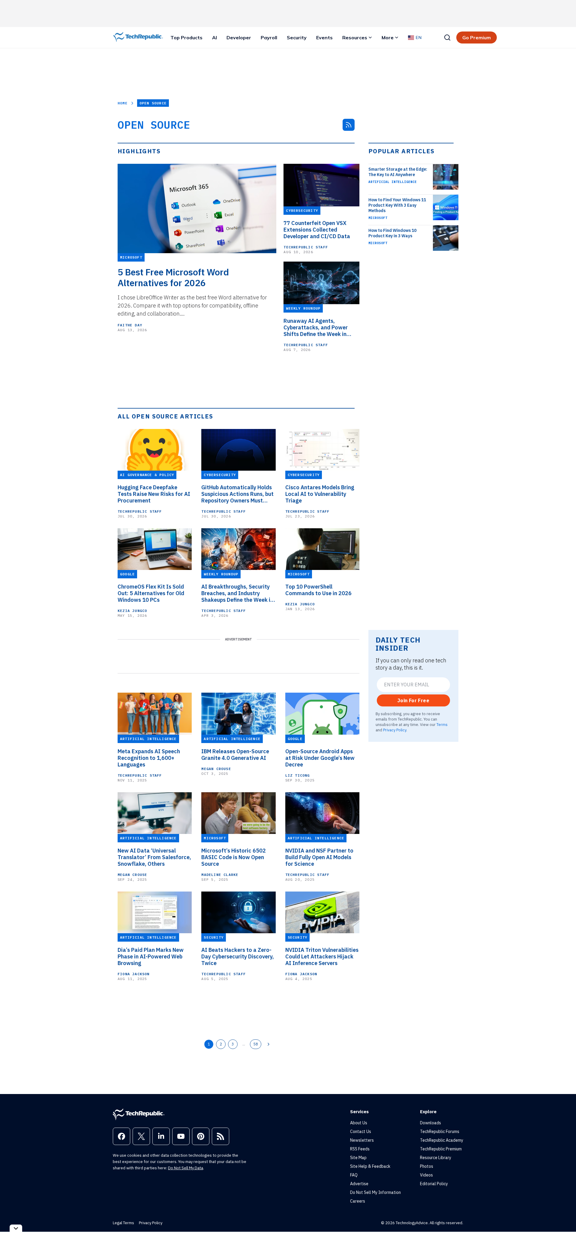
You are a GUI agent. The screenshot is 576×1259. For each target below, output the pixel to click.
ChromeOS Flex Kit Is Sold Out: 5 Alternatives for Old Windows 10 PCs (151, 593)
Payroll (269, 37)
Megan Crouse (216, 768)
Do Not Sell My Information (375, 1192)
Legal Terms (123, 1222)
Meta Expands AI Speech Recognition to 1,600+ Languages (149, 758)
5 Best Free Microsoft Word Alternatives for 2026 (173, 277)
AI (214, 37)
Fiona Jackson (134, 974)
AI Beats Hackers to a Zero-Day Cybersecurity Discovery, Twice (237, 957)
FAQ (354, 1175)
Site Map (358, 1157)
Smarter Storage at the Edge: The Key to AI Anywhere (397, 171)
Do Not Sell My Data (185, 1168)
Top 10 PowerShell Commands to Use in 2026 (318, 590)
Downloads (430, 1123)
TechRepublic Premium (441, 1149)
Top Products (186, 37)
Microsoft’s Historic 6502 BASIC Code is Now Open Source (233, 857)
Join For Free (413, 700)
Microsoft (377, 218)
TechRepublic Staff (306, 247)
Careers (357, 1201)
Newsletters (362, 1140)
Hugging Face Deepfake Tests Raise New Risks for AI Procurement (154, 494)
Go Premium (476, 37)
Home (123, 103)
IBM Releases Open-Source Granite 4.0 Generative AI (235, 754)
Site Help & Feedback (370, 1166)
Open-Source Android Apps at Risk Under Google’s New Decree (320, 758)
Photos (426, 1166)
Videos (426, 1175)
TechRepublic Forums (439, 1131)
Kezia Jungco (132, 610)
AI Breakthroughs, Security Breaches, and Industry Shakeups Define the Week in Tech (237, 593)
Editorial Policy (434, 1183)
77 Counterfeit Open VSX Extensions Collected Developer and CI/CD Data (317, 230)
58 (255, 1044)
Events (324, 37)
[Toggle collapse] (16, 1228)
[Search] (447, 37)
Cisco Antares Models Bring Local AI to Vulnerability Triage (319, 494)
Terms (442, 724)
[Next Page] (268, 1044)
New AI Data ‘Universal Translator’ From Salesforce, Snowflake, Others (154, 857)
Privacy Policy (394, 729)
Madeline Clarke (219, 874)
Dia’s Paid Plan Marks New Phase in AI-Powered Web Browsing (151, 957)
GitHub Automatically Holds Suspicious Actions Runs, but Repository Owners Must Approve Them (237, 494)
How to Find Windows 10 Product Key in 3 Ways (392, 233)
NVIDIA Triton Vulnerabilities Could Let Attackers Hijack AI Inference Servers (321, 957)
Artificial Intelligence (392, 182)
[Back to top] (564, 1241)
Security (297, 37)
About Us (358, 1123)
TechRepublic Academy (441, 1140)
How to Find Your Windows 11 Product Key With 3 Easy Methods (397, 205)
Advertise (359, 1183)
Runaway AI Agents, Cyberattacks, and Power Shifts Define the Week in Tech (316, 327)
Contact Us (360, 1131)
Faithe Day (130, 325)
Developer (238, 37)
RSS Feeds (360, 1149)
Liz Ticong (297, 775)
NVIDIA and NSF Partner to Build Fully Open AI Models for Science (319, 857)
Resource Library (435, 1157)
